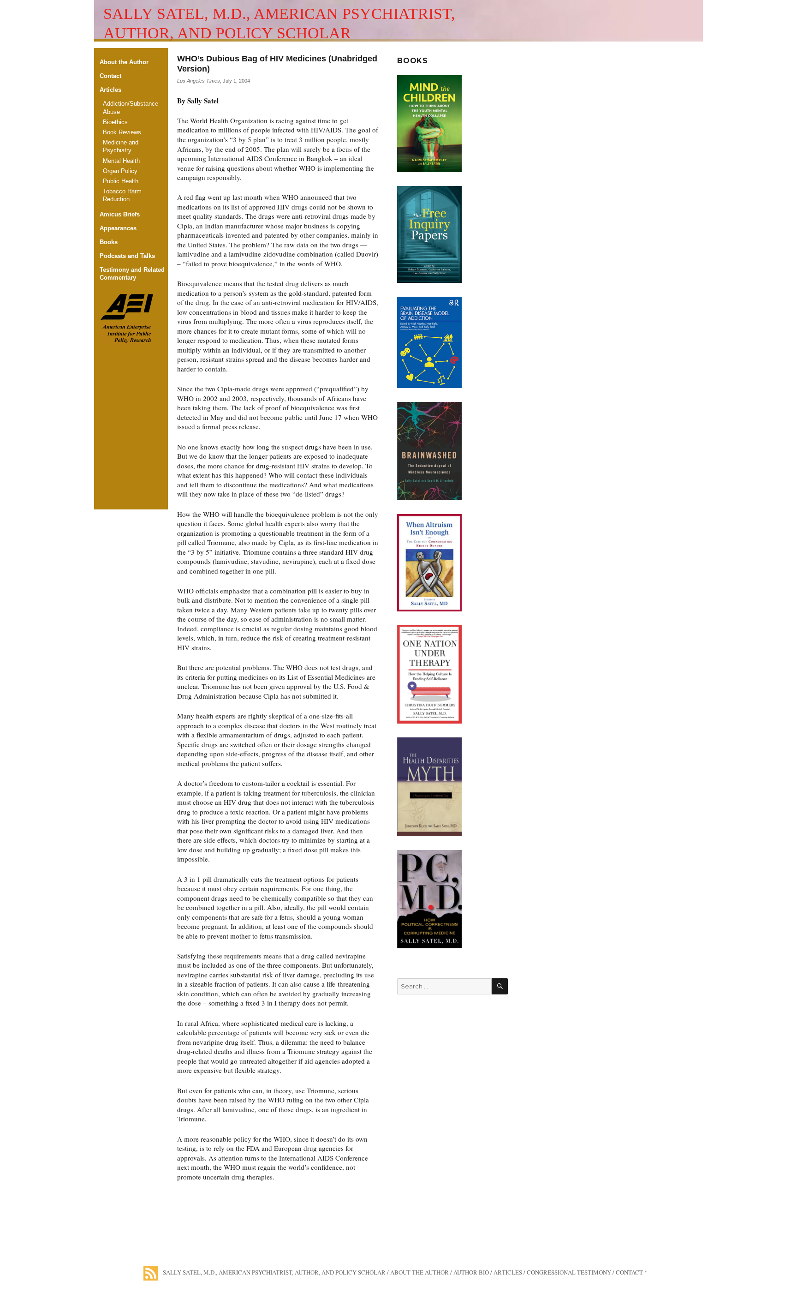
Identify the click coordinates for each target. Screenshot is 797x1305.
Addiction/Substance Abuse (130, 107)
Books (109, 242)
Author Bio (471, 1272)
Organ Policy (120, 171)
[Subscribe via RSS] (150, 1272)
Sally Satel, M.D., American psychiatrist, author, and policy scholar (274, 1272)
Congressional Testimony (569, 1272)
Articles (110, 89)
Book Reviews (122, 132)
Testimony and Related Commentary (132, 273)
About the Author (124, 62)
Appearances (118, 228)
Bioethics (115, 122)
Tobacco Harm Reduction (122, 195)
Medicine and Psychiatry (120, 146)
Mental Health (121, 160)
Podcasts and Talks (127, 255)
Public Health (120, 181)
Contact (110, 75)
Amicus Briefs (120, 214)
